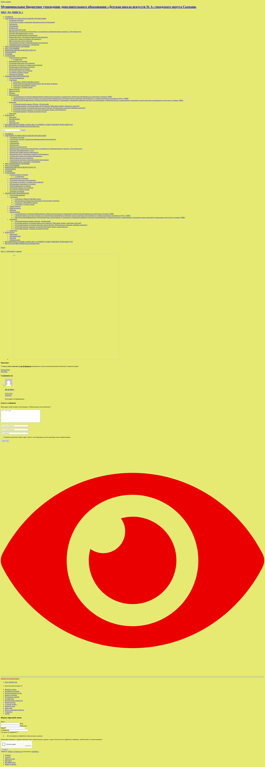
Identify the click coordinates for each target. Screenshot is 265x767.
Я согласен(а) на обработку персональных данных (25, 736)
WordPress (35, 751)
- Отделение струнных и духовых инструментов (26, 182)
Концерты (12, 102)
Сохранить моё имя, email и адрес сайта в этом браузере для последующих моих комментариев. (37, 437)
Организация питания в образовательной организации (28, 43)
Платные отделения (16, 74)
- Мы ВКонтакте (15, 236)
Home (3, 247)
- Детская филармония (17, 195)
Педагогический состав (17, 30)
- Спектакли (13, 197)
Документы (13, 24)
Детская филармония (16, 78)
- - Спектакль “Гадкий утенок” (24, 204)
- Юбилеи (12, 210)
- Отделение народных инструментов (22, 180)
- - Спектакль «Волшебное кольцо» (25, 202)
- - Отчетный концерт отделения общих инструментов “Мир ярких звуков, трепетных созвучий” (47, 223)
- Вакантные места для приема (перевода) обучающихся (29, 154)
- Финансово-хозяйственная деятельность (23, 152)
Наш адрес (13, 117)
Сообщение (5, 730)
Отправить (5, 749)
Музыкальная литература (14, 700)
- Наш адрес (13, 234)
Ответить (8, 395)
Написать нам (14, 123)
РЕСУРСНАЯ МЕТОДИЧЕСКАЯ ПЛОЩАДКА (22, 126)
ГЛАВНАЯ (9, 17)
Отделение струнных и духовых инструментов (25, 65)
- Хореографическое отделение (20, 186)
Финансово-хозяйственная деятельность (23, 35)
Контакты (8, 761)
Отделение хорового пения (18, 72)
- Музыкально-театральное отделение (22, 184)
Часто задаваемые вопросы (14, 710)
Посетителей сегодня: (13, 686)
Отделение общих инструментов (20, 71)
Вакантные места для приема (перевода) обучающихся (28, 37)
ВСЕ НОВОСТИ (11, 682)
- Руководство (14, 145)
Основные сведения (16, 20)
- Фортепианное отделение (18, 178)
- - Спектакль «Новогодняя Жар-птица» (27, 199)
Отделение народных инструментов (22, 63)
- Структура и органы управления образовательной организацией (32, 139)
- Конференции (14, 212)
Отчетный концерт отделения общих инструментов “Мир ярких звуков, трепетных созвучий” (46, 106)
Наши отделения (11, 695)
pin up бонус (9, 389)
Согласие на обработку (9, 732)
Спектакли (13, 80)
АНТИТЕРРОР (10, 52)
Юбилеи (12, 93)
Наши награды (14, 89)
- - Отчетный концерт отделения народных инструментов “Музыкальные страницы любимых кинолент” (50, 225)
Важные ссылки (10, 689)
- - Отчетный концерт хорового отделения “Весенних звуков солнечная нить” (40, 227)
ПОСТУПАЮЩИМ (12, 48)
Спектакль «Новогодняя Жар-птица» (26, 82)
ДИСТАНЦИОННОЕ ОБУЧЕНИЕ (17, 46)
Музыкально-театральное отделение (22, 67)
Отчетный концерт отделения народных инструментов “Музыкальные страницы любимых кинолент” (49, 108)
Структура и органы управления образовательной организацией (32, 22)
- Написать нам (14, 240)
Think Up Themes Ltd (15, 751)
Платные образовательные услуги (21, 33)
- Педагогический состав (18, 147)
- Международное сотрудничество (21, 158)
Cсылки (8, 757)
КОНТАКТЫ (9, 115)
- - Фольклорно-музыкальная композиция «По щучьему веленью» (36, 201)
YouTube (12, 121)
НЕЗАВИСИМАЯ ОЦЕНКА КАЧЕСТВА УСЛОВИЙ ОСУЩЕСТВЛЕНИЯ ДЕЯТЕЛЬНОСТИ (39, 124)
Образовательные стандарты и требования (24, 44)
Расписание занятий (12, 697)
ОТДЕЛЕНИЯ (10, 56)
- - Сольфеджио (18, 176)
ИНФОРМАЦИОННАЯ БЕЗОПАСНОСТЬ (20, 50)
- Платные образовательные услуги (21, 150)
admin (12, 251)
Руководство (13, 28)
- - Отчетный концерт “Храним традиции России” (31, 229)
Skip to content (6, 2)
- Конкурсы (13, 230)
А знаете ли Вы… (11, 704)
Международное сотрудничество (20, 41)
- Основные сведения (16, 137)
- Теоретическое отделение (18, 175)
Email (3, 728)
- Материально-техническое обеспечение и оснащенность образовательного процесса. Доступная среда (45, 149)
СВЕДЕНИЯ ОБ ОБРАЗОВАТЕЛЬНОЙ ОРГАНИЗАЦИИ (25, 18)
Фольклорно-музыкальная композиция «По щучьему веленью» (35, 84)
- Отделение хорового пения (19, 189)
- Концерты (13, 219)
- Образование (14, 143)
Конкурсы (12, 113)
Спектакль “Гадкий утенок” (23, 87)
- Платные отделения (16, 191)
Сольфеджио (17, 59)
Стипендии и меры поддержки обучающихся (25, 39)
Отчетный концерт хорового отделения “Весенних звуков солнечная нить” (39, 110)
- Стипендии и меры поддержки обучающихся (25, 156)
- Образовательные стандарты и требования (24, 162)
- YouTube (12, 238)
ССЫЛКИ (8, 54)
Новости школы (10, 764)
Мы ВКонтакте (14, 119)
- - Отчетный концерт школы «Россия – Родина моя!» (32, 221)
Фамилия (23, 726)
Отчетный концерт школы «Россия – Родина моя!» (31, 104)
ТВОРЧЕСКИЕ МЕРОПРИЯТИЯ (17, 76)
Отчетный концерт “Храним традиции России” (30, 111)
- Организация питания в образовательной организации (29, 160)
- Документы (13, 141)
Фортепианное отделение (18, 61)
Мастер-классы (14, 91)
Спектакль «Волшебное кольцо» (24, 85)
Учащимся (8, 712)
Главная (8, 755)
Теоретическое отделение (18, 57)
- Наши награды (14, 206)
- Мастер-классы (15, 208)
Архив (7, 714)
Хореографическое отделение (19, 69)
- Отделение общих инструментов (21, 188)
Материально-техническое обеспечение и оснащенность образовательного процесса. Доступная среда (45, 31)
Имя (3, 722)
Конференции (14, 95)
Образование (13, 26)
